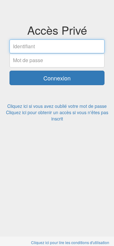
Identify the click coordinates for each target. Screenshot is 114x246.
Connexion (57, 78)
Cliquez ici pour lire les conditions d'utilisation (70, 242)
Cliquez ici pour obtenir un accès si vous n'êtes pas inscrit (57, 115)
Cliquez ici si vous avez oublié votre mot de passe (57, 106)
